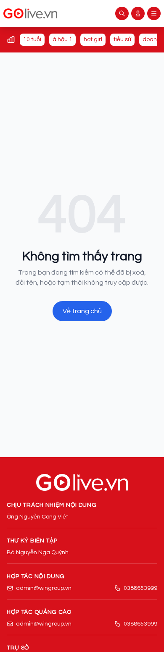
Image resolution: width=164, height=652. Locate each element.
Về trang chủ (82, 311)
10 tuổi (32, 39)
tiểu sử (122, 39)
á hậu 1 (62, 39)
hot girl (93, 39)
